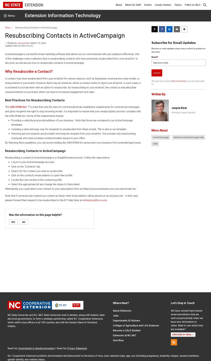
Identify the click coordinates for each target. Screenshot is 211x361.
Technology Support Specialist (183, 113)
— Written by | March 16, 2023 (25, 43)
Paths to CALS (192, 4)
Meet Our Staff (133, 4)
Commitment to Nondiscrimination (36, 348)
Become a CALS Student (126, 330)
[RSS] (174, 342)
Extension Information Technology (63, 15)
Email (155, 57)
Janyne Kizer (23, 43)
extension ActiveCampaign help (188, 137)
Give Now (118, 340)
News (8, 27)
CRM (155, 144)
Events (148, 4)
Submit (156, 73)
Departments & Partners (126, 320)
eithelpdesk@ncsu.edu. (95, 200)
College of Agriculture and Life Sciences (136, 325)
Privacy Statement (77, 348)
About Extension (122, 310)
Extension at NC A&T (124, 335)
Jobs (116, 315)
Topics (178, 4)
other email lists (178, 81)
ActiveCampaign (161, 137)
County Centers (163, 4)
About (119, 4)
